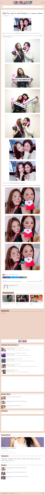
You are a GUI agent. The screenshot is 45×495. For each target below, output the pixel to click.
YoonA (10, 460)
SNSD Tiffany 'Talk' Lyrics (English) (12, 369)
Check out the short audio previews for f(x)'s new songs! (16, 353)
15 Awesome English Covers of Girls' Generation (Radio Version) (16, 401)
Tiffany (6, 460)
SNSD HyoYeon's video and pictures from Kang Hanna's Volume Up (17, 476)
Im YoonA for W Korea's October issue (8, 302)
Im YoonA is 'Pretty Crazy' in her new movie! (36, 303)
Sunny (39, 458)
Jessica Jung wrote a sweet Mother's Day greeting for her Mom (16, 472)
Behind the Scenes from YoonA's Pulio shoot (22, 303)
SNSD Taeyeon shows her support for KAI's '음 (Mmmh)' (15, 347)
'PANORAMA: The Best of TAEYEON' (8, 448)
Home (3, 11)
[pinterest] (44, 3)
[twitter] (42, 3)
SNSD (10, 274)
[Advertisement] (22, 384)
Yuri (5, 11)
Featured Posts (10, 458)
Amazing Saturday (4, 458)
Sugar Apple (6, 15)
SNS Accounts (24, 458)
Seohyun (31, 458)
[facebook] (40, 3)
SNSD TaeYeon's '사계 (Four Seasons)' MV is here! (14, 358)
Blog (8, 493)
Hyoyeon (15, 458)
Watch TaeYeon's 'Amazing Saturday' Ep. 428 (13, 405)
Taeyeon (14, 274)
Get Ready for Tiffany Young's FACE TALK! (13, 364)
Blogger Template (16, 493)
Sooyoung (35, 458)
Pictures (7, 274)
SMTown (19, 458)
